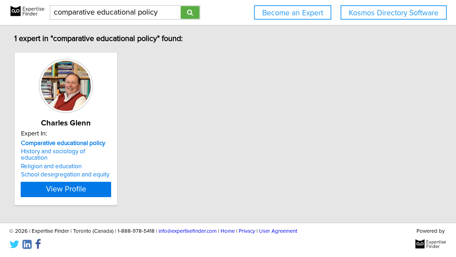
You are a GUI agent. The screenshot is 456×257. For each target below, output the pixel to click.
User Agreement (278, 231)
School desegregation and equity (65, 174)
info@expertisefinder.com (188, 231)
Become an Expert (292, 13)
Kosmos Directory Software (394, 13)
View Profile (66, 189)
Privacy (247, 231)
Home (228, 231)
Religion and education (51, 166)
